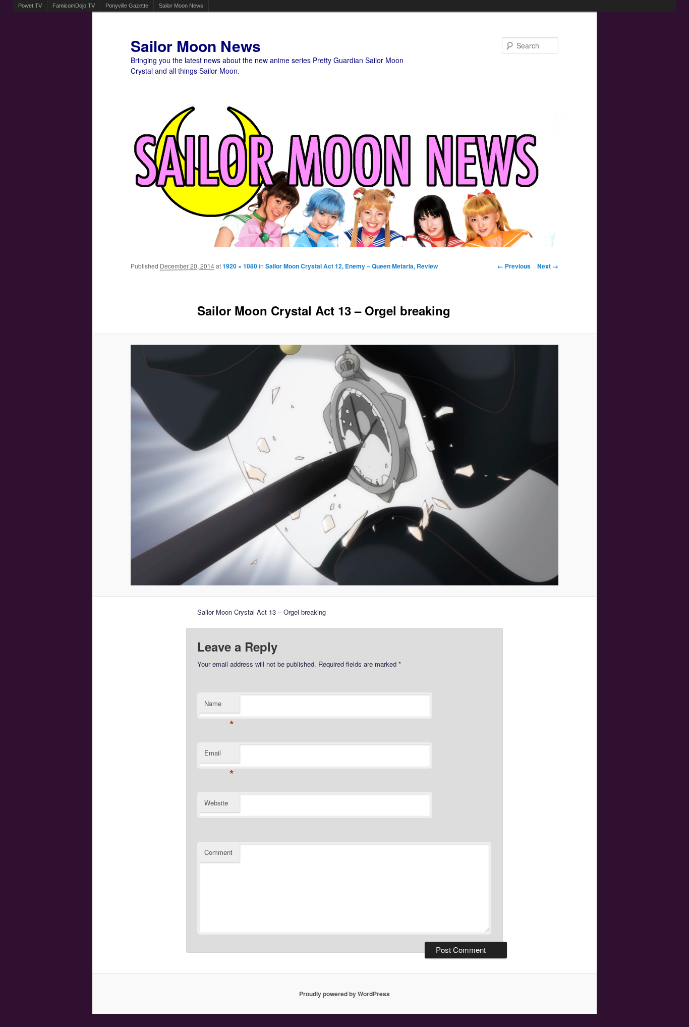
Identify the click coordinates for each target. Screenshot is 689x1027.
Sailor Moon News (181, 6)
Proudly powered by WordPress (344, 993)
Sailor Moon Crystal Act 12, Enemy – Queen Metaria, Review (351, 266)
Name (219, 705)
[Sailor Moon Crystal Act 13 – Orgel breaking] (344, 465)
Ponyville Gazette (126, 6)
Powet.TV (30, 6)
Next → (547, 266)
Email (219, 755)
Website (216, 802)
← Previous (514, 266)
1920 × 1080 (239, 266)
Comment (218, 852)
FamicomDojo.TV (73, 6)
